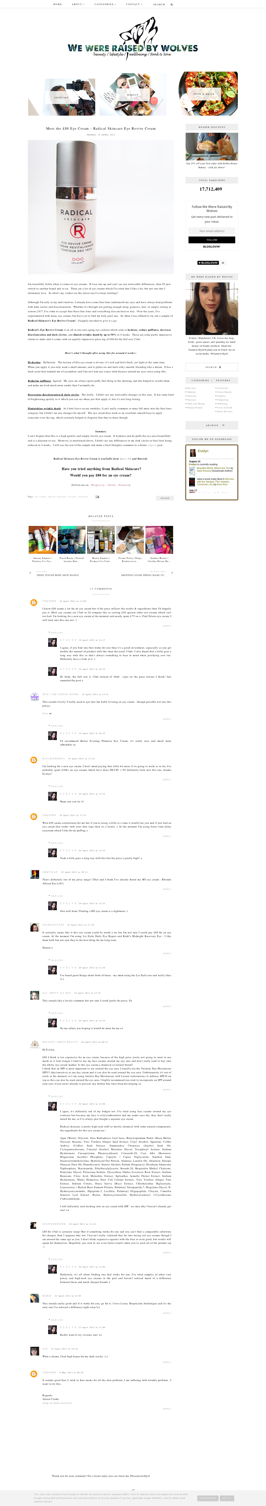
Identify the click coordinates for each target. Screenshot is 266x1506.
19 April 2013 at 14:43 (95, 694)
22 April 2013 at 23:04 (68, 1295)
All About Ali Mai (56, 992)
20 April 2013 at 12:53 (92, 903)
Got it (227, 1498)
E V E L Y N (68, 639)
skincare (83, 496)
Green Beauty (224, 391)
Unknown (49, 601)
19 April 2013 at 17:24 (81, 758)
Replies (57, 632)
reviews (72, 496)
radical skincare (57, 496)
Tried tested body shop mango (58, 575)
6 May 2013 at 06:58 (72, 1372)
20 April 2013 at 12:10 (82, 1224)
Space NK (125, 458)
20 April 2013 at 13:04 (92, 1266)
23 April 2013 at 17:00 (92, 1327)
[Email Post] (97, 496)
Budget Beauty (195, 407)
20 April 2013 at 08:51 (94, 1042)
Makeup (191, 391)
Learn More (208, 1498)
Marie (47, 1295)
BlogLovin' (98, 485)
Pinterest (124, 485)
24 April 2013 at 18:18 (64, 1348)
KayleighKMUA (53, 758)
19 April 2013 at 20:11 (74, 872)
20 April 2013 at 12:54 (92, 967)
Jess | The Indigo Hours (60, 694)
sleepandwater (54, 1223)
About (77, 4)
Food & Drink (224, 407)
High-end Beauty (196, 403)
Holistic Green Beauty (60, 1041)
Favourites (223, 387)
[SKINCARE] (61, 114)
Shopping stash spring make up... (143, 575)
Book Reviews (225, 411)
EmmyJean (50, 871)
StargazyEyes (53, 924)
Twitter (112, 485)
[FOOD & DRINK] (204, 114)
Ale (45, 1348)
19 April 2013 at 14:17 (92, 640)
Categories (104, 4)
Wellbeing (222, 403)
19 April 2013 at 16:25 (92, 733)
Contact (133, 4)
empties (152, 445)
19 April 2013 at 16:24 (92, 669)
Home (57, 4)
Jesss (45, 713)
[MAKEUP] (133, 114)
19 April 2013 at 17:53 (73, 815)
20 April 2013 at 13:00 (92, 1103)
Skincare (191, 395)
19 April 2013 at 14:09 (73, 601)
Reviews (191, 387)
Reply (167, 625)
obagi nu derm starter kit (57, 1403)
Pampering (223, 399)
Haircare (191, 399)
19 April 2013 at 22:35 (87, 993)
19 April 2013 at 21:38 (80, 924)
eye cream (40, 496)
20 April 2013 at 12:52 (92, 793)
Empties (221, 395)
